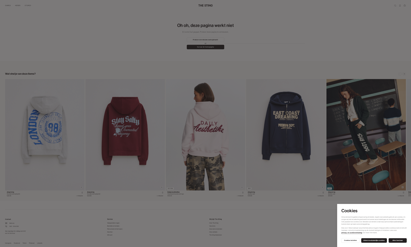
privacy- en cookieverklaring (351, 233)
